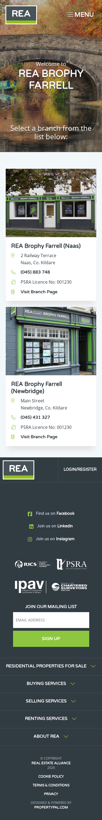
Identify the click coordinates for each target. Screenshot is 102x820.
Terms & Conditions (51, 785)
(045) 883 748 (35, 272)
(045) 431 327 (35, 417)
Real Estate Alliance (51, 763)
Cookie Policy (51, 776)
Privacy (51, 794)
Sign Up (51, 638)
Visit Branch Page (39, 292)
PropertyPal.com (51, 807)
